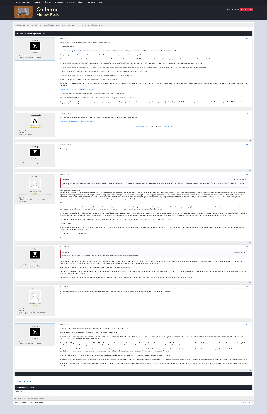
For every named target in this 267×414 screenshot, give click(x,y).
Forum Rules (91, 2)
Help (81, 2)
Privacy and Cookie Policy (42, 399)
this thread (77, 51)
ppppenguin (36, 115)
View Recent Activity (24, 2)
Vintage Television (72, 25)
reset (36, 176)
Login (237, 9)
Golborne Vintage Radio (22, 25)
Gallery (100, 2)
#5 (247, 247)
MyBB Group (39, 402)
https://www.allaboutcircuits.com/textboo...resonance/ (77, 89)
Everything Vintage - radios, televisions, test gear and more (48, 25)
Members (60, 2)
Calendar (71, 2)
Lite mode (30, 399)
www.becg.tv (168, 126)
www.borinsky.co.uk (142, 126)
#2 (247, 113)
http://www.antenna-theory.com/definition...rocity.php (77, 121)
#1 (247, 38)
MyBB (24, 402)
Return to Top (21, 399)
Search (49, 2)
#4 (247, 174)
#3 (247, 145)
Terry (36, 40)
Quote (249, 109)
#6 (247, 287)
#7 (247, 324)
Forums (38, 2)
